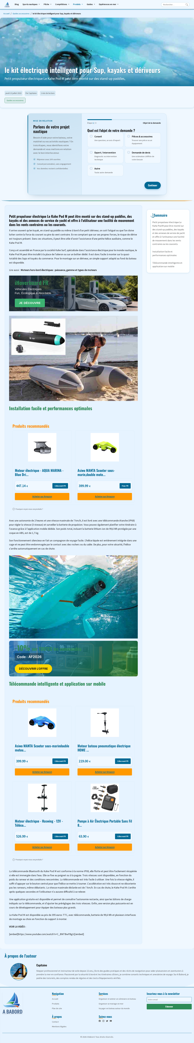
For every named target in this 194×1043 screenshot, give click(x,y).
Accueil (6, 13)
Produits (77, 4)
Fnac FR (125, 486)
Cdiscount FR (60, 486)
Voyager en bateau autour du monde (114, 1008)
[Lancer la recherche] (186, 4)
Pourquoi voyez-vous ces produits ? (28, 509)
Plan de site (57, 1008)
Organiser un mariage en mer (111, 1003)
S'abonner (169, 1006)
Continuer (152, 185)
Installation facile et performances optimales (164, 253)
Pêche (46, 4)
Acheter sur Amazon (42, 496)
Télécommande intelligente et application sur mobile (167, 264)
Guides (90, 4)
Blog (17, 4)
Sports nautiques (30, 4)
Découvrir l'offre (33, 668)
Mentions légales (59, 1026)
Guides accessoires (21, 13)
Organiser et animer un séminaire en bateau (117, 999)
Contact (55, 1021)
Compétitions (61, 4)
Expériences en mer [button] (107, 4)
